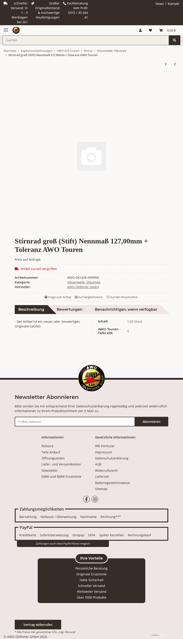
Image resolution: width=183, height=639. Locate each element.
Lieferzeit (102, 476)
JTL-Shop (162, 635)
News (160, 4)
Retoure (47, 446)
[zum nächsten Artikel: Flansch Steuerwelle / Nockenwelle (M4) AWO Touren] (165, 64)
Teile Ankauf (51, 452)
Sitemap (101, 489)
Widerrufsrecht (106, 470)
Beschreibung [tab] (31, 309)
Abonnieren (151, 421)
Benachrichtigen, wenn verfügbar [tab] (126, 309)
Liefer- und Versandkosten (61, 464)
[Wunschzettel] (150, 30)
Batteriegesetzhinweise (112, 483)
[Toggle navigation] (6, 28)
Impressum (103, 452)
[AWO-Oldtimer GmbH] (16, 30)
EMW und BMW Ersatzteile (61, 476)
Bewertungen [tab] (69, 309)
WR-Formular (105, 446)
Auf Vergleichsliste (90, 297)
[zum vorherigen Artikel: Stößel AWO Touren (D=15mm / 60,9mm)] (174, 64)
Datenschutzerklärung (92, 406)
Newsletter (50, 470)
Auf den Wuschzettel (123, 297)
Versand (70, 632)
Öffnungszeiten (53, 458)
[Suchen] (174, 40)
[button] (140, 30)
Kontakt (173, 4)
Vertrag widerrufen (37, 624)
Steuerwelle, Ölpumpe (83, 282)
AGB (98, 464)
